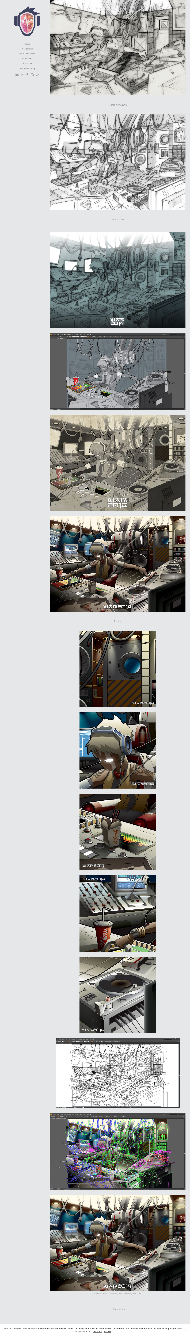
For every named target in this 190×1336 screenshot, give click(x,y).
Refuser (107, 1331)
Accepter (97, 1331)
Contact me (27, 63)
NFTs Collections (27, 53)
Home (27, 43)
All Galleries (27, 48)
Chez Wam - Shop (27, 68)
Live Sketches (27, 58)
